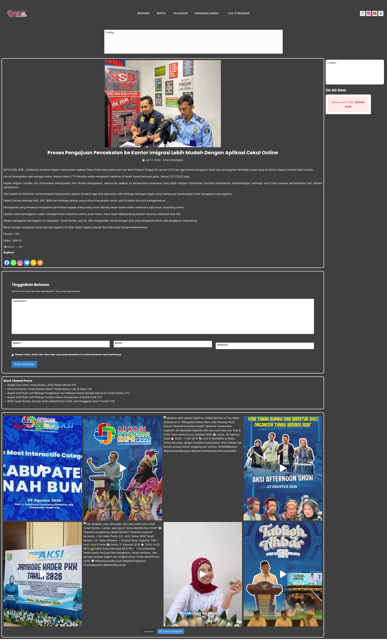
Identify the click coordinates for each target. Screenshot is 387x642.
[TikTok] (380, 13)
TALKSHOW (180, 13)
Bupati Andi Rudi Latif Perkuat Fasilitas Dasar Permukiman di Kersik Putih (51, 397)
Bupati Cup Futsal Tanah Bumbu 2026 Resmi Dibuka (39, 384)
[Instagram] (368, 13)
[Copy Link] (33, 260)
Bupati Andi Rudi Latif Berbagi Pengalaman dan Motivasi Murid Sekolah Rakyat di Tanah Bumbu (65, 393)
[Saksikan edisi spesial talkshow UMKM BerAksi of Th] (203, 468)
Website (222, 344)
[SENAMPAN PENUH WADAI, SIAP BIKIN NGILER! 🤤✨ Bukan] (203, 574)
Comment (20, 300)
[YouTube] (374, 13)
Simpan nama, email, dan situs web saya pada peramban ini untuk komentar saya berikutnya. (68, 354)
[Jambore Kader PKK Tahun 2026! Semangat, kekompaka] (42, 574)
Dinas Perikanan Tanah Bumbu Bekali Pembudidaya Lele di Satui (46, 389)
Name (17, 342)
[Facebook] (362, 13)
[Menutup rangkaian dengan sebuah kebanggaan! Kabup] (42, 468)
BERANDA (143, 13)
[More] (40, 260)
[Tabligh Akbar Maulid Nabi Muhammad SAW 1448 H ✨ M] (283, 574)
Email (119, 342)
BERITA (161, 13)
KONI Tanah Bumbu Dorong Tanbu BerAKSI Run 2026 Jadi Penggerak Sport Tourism (58, 401)
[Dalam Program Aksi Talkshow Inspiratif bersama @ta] (283, 468)
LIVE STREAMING (239, 13)
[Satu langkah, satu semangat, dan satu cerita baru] (122, 574)
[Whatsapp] (13, 260)
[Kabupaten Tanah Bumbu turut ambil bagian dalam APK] (122, 468)
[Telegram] (27, 260)
